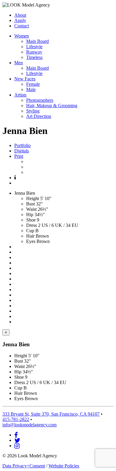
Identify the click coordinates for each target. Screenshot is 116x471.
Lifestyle (34, 46)
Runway (34, 51)
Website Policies (63, 465)
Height (32, 198)
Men (18, 62)
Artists (20, 94)
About (20, 15)
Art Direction (38, 116)
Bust (30, 203)
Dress (31, 225)
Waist (31, 209)
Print (18, 156)
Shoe (31, 219)
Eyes (30, 241)
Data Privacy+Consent (23, 465)
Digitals (21, 150)
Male (31, 89)
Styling (33, 110)
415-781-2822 (15, 419)
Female (33, 84)
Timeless (34, 57)
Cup (30, 230)
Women (21, 35)
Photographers (39, 100)
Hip (29, 214)
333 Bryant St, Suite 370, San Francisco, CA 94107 (51, 414)
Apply (20, 20)
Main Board (37, 41)
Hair (30, 235)
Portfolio (22, 145)
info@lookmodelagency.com (29, 424)
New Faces (24, 78)
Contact (21, 25)
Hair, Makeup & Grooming (51, 105)
